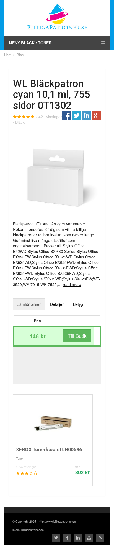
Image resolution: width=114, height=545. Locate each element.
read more (72, 284)
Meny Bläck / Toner (30, 42)
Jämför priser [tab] (29, 304)
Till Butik (77, 335)
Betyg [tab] (78, 304)
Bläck (21, 54)
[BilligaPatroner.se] (57, 17)
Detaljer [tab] (57, 304)
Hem (8, 54)
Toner (20, 458)
